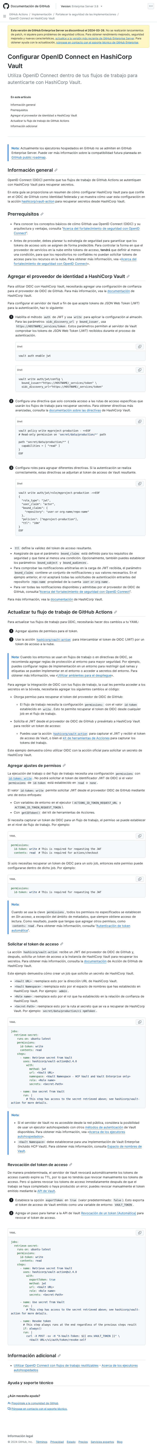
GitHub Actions (18, 14)
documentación (118, 291)
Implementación (42, 14)
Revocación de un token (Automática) (108, 1213)
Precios (83, 1441)
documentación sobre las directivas (75, 410)
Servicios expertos (102, 1441)
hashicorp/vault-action (38, 201)
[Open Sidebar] (5, 16)
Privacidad (57, 1441)
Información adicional (32, 1355)
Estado (71, 1441)
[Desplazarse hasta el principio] (148, 1447)
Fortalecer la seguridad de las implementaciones (86, 14)
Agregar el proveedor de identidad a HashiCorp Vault (66, 276)
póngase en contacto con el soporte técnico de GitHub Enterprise (97, 42)
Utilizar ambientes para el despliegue (84, 675)
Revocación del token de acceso (38, 1164)
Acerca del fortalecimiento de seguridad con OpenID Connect (85, 592)
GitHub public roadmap (28, 157)
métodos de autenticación (104, 1127)
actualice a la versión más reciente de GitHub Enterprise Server (94, 38)
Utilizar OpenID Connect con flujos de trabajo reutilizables (56, 1365)
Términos (41, 1441)
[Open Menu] (151, 6)
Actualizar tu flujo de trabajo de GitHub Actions (60, 612)
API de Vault (46, 1191)
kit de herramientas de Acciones (86, 738)
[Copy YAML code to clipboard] (140, 836)
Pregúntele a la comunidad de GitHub (34, 1403)
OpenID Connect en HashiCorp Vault (32, 18)
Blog (120, 1441)
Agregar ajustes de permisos (34, 765)
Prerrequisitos (23, 214)
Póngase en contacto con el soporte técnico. (39, 1408)
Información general (30, 170)
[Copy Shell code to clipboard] (140, 346)
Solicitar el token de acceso (33, 944)
